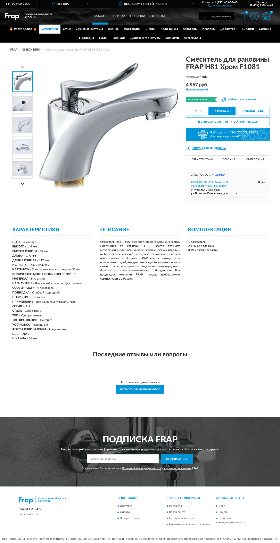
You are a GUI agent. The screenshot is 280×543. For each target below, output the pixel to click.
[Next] (22, 183)
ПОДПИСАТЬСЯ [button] (177, 459)
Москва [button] (218, 174)
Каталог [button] (100, 16)
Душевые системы (89, 28)
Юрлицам (118, 16)
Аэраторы (190, 28)
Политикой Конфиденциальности (141, 468)
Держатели (228, 28)
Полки (103, 38)
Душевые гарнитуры (145, 38)
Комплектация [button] (254, 159)
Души (67, 28)
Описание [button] (229, 159)
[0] (266, 16)
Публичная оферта (181, 518)
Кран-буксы (169, 28)
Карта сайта (177, 512)
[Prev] (22, 66)
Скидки (223, 512)
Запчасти (172, 38)
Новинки (137, 16)
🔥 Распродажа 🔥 (23, 28)
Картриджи (132, 28)
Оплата (125, 512)
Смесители (50, 28)
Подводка (86, 38)
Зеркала (119, 38)
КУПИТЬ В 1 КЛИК (253, 111)
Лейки (151, 28)
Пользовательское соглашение (189, 524)
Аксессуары (192, 38)
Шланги (248, 28)
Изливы (113, 28)
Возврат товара (130, 518)
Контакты (157, 16)
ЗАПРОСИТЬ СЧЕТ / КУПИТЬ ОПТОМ (229, 122)
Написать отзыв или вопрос (140, 389)
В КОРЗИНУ (222, 111)
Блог (222, 506)
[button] (219, 5)
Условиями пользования (177, 468)
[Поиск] (203, 16)
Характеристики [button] (202, 159)
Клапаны (208, 28)
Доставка (126, 506)
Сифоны (265, 28)
